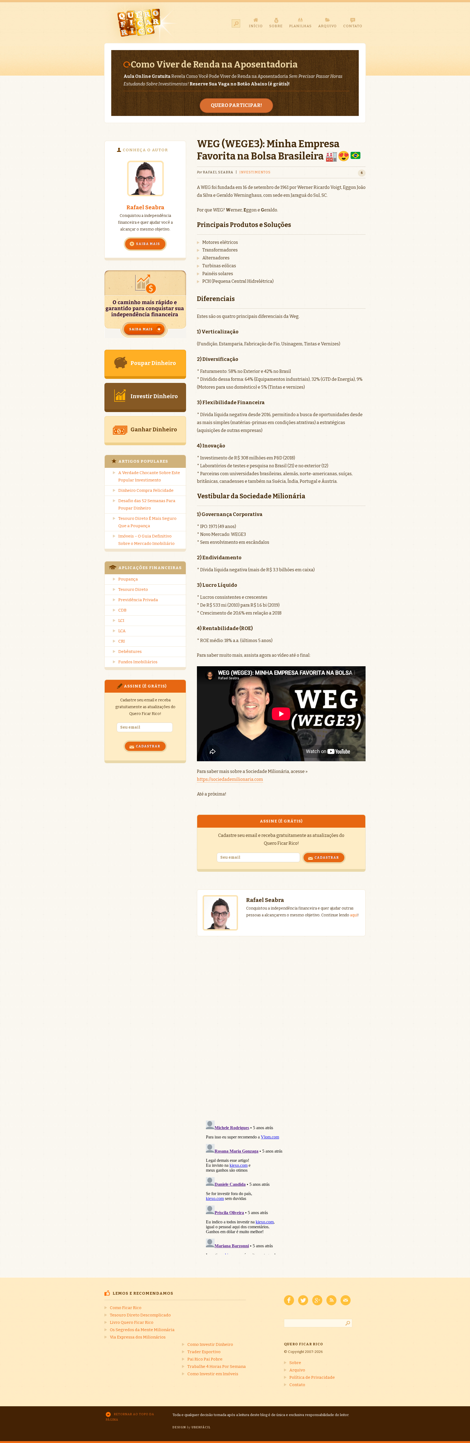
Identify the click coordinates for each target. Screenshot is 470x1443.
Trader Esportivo (204, 1351)
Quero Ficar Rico (142, 22)
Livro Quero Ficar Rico (131, 1322)
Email (346, 1300)
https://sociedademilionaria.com (230, 779)
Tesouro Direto (133, 589)
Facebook (289, 1300)
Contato (297, 1384)
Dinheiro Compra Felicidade (146, 490)
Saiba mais (148, 244)
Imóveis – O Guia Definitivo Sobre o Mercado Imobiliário (146, 540)
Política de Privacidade (312, 1377)
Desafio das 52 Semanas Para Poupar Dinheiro (146, 504)
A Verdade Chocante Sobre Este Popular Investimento (149, 476)
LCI (121, 620)
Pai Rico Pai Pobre (204, 1359)
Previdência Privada (138, 599)
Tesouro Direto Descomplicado (140, 1315)
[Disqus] (281, 1023)
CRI (121, 641)
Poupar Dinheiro (153, 363)
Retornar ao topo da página (130, 1417)
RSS (331, 1300)
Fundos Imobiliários (137, 661)
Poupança (128, 579)
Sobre (295, 1362)
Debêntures (130, 651)
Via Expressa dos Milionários (138, 1337)
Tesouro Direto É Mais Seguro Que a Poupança (147, 522)
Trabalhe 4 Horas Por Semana (216, 1366)
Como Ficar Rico (125, 1307)
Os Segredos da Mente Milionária (142, 1329)
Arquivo (297, 1370)
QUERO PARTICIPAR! (236, 105)
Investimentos (255, 172)
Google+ (317, 1300)
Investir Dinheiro (154, 396)
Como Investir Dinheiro (210, 1344)
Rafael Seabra (145, 207)
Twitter (303, 1300)
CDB (122, 610)
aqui (353, 915)
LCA (122, 630)
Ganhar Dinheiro (154, 429)
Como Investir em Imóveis (212, 1373)
